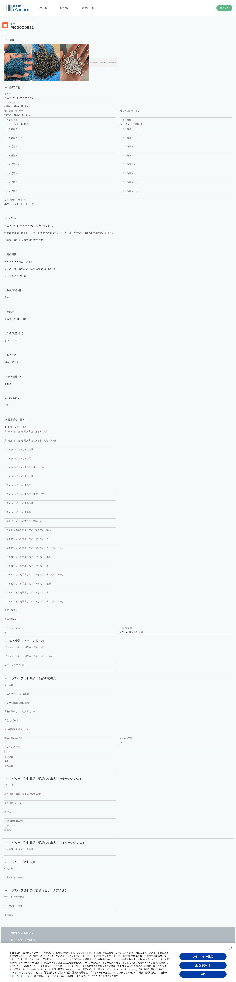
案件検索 (64, 7)
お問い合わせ (89, 7)
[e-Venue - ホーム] (17, 8)
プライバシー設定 (203, 956)
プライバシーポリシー (23, 976)
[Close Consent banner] (231, 948)
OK (203, 974)
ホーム (43, 7)
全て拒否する (203, 965)
